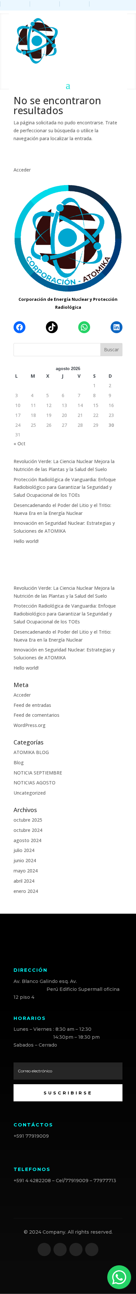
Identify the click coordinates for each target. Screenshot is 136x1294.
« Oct (19, 443)
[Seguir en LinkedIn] (76, 1249)
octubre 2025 (28, 820)
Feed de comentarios (36, 715)
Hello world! (26, 541)
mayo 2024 (26, 871)
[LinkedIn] (116, 327)
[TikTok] (52, 327)
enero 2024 (26, 891)
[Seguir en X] (60, 1249)
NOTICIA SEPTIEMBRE (38, 773)
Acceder (22, 170)
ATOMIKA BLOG (31, 752)
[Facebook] (19, 327)
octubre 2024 (28, 830)
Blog (19, 762)
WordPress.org (30, 725)
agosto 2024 (27, 840)
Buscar (111, 349)
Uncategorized (30, 793)
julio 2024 (24, 850)
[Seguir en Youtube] (91, 1249)
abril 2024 (24, 881)
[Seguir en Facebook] (44, 1249)
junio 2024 (25, 860)
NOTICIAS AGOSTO (34, 782)
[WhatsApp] (84, 327)
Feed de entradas (32, 705)
